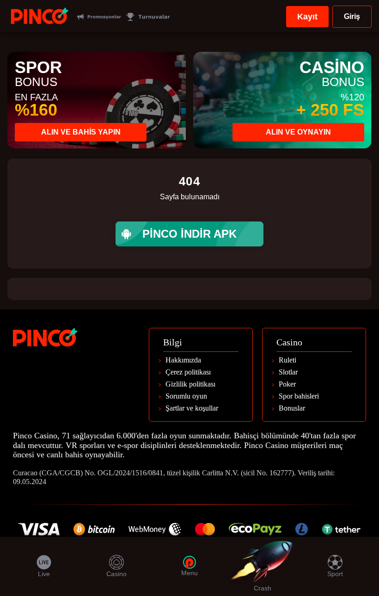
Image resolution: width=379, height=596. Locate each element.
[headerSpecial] (99, 16)
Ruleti (287, 360)
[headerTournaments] (148, 16)
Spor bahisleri (299, 396)
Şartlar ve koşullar (191, 408)
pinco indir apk (189, 233)
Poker (287, 384)
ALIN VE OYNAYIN (298, 132)
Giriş (352, 16)
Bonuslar (292, 408)
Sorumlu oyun (186, 396)
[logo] (39, 16)
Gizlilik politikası (190, 384)
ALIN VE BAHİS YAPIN (81, 132)
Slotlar (288, 372)
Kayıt (307, 16)
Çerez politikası (188, 372)
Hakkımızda (183, 360)
